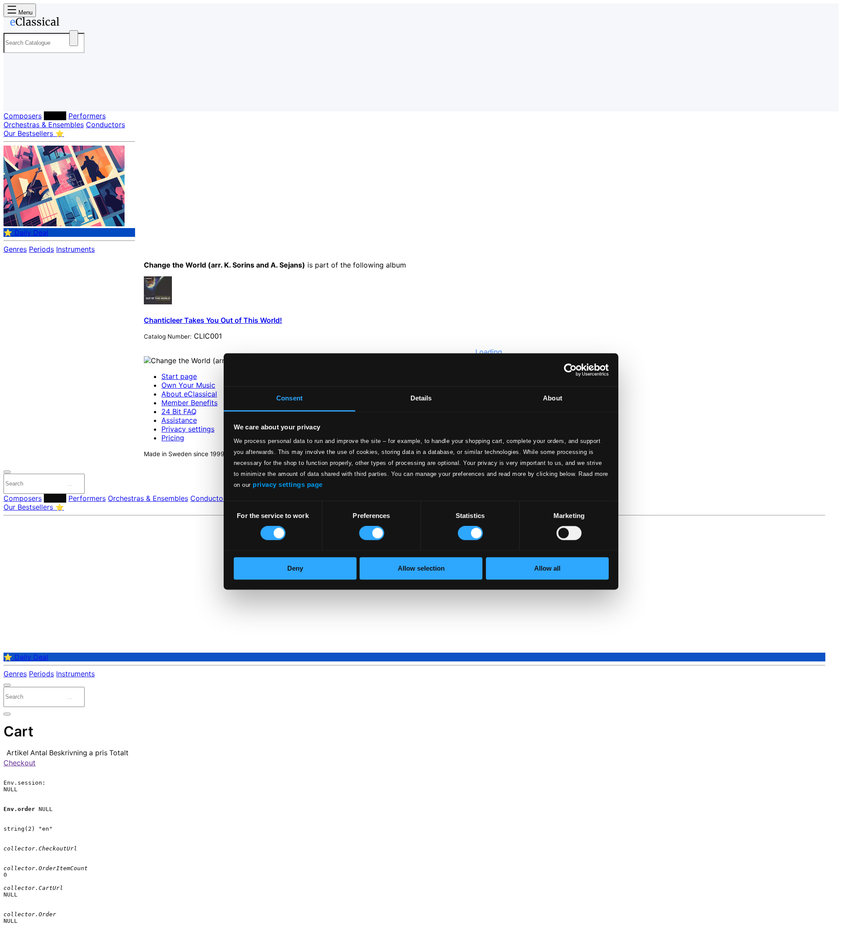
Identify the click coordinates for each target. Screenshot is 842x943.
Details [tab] (421, 398)
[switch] (371, 533)
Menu (24, 12)
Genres (15, 249)
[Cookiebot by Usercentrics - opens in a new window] (570, 369)
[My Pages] (19, 98)
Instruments (75, 249)
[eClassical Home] (74, 23)
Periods (41, 249)
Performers (87, 115)
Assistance (179, 420)
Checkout (20, 762)
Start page (179, 376)
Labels (55, 115)
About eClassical (189, 393)
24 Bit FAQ (178, 411)
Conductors (105, 124)
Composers (23, 115)
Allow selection (421, 568)
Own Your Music (188, 385)
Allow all (547, 568)
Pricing (172, 437)
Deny (295, 568)
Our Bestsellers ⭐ (34, 133)
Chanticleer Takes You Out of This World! (213, 320)
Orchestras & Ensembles (44, 124)
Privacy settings (187, 429)
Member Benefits (189, 402)
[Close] (7, 472)
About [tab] (552, 398)
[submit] (69, 485)
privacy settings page (288, 484)
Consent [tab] (289, 398)
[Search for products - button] (73, 38)
